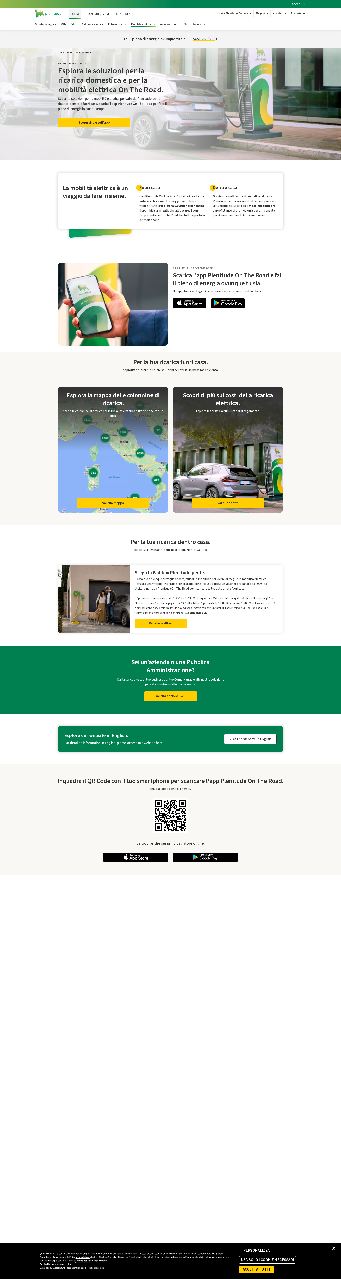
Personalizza (256, 1250)
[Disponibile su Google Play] (228, 303)
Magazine (262, 13)
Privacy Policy (99, 1260)
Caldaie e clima (91, 24)
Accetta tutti (256, 1269)
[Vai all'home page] (48, 13)
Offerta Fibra (69, 24)
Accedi (296, 4)
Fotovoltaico (116, 24)
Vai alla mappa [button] (113, 503)
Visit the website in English (250, 739)
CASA (75, 14)
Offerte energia (44, 24)
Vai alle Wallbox (161, 623)
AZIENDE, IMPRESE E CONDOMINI (109, 14)
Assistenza (279, 13)
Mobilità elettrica (142, 24)
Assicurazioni (168, 24)
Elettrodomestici (194, 24)
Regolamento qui (195, 613)
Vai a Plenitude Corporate (235, 13)
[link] (61, 52)
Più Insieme (298, 13)
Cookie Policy (83, 1260)
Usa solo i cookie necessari (267, 1260)
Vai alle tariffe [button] (228, 503)
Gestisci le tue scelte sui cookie (55, 1264)
